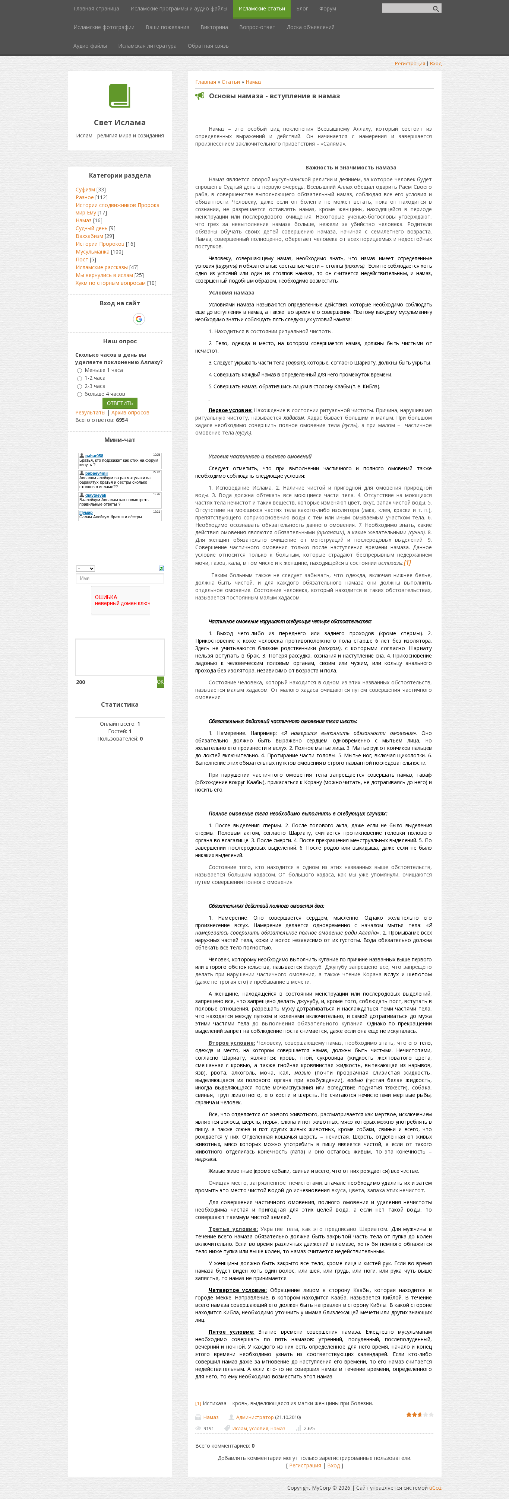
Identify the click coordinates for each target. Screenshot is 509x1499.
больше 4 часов (105, 393)
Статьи (231, 81)
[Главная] (119, 105)
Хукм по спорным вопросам (111, 282)
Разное (85, 197)
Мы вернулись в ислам (104, 275)
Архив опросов (130, 412)
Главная (205, 81)
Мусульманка (93, 251)
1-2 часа (95, 378)
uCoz (435, 1487)
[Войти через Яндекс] (126, 319)
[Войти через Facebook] (113, 319)
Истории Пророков (100, 243)
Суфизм (85, 189)
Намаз (254, 81)
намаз (278, 1428)
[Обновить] (161, 567)
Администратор (255, 1417)
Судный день (92, 228)
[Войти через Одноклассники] (152, 319)
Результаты (90, 412)
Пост (82, 259)
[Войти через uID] (88, 319)
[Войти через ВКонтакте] (100, 319)
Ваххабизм (89, 235)
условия (258, 1428)
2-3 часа (95, 385)
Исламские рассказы (102, 267)
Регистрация (410, 63)
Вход (436, 63)
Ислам (240, 1428)
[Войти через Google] (139, 319)
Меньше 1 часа (104, 369)
